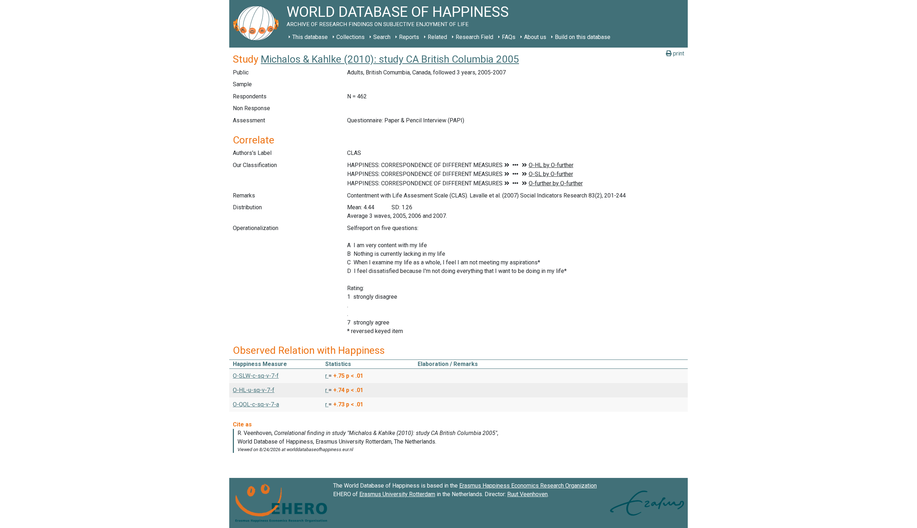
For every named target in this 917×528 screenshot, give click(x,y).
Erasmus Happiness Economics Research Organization (528, 485)
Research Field (474, 37)
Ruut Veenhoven (527, 494)
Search (381, 37)
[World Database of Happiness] (258, 24)
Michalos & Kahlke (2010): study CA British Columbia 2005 (390, 59)
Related (437, 37)
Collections (350, 37)
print (678, 53)
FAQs (508, 37)
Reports (409, 37)
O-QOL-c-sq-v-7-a (256, 404)
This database (310, 37)
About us (535, 37)
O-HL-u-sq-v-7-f (253, 390)
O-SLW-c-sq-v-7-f (256, 375)
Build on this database (582, 37)
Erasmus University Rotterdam (397, 494)
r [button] (326, 375)
